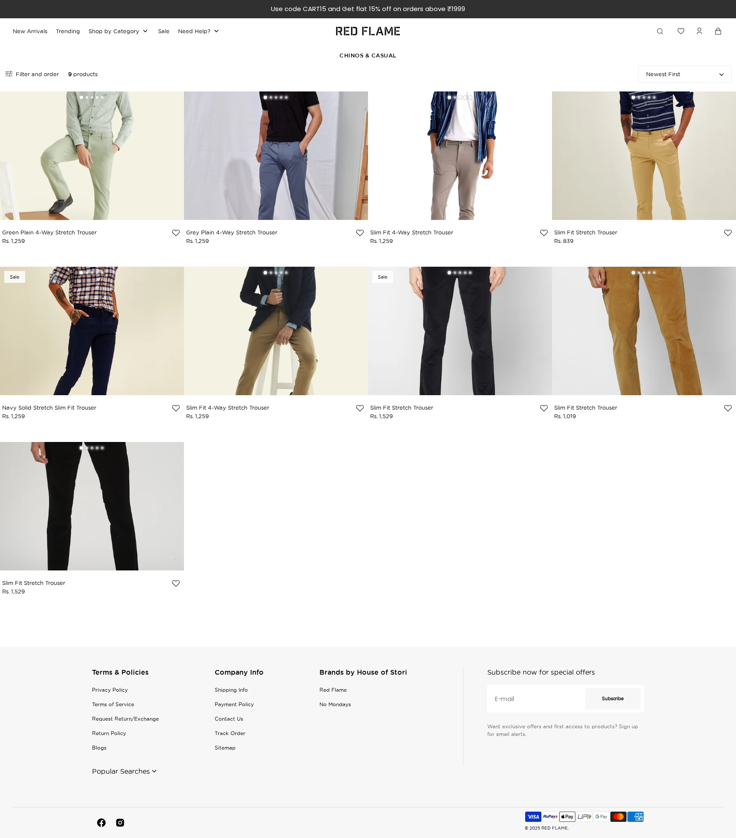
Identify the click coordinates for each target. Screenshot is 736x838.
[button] (699, 31)
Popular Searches (121, 771)
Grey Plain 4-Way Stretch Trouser (231, 232)
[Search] (661, 31)
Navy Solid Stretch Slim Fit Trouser (49, 407)
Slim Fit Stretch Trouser (585, 232)
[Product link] (92, 160)
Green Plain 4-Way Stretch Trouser (49, 232)
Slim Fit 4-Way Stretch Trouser (411, 232)
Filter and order (37, 74)
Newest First (663, 74)
